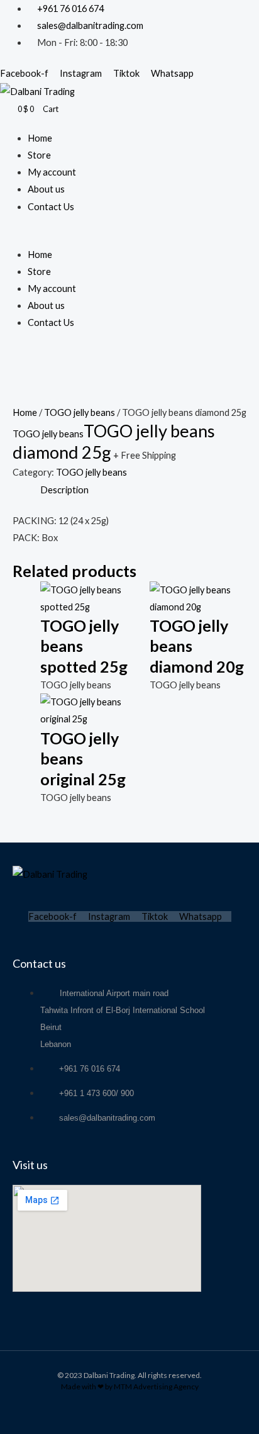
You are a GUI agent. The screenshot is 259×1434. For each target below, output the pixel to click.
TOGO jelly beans (79, 412)
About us (46, 189)
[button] (129, 237)
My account (52, 172)
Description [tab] (64, 490)
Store (39, 155)
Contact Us (51, 206)
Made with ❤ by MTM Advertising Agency (130, 1386)
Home (40, 138)
